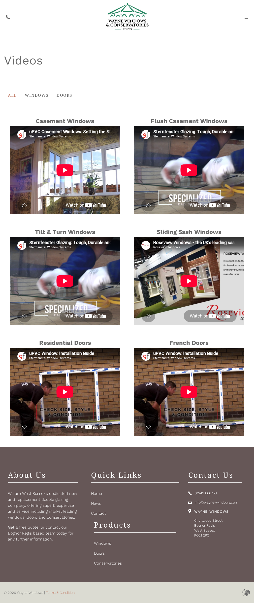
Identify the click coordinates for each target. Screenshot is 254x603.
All (12, 95)
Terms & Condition (60, 593)
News (96, 503)
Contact (98, 513)
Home (96, 493)
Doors (64, 95)
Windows (37, 95)
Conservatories (108, 563)
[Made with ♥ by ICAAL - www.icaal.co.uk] (246, 593)
